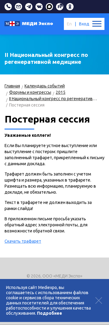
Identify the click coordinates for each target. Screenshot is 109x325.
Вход (84, 23)
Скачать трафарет (23, 241)
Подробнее (49, 313)
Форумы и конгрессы (30, 92)
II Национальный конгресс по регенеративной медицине (53, 98)
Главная (12, 86)
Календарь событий (45, 86)
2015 (60, 92)
